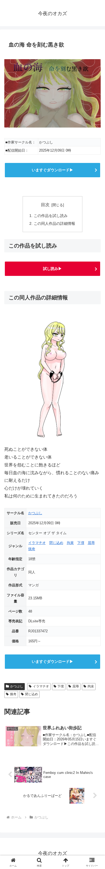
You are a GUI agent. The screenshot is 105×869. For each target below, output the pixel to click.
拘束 (70, 543)
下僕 (80, 543)
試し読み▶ (52, 268)
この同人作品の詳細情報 (54, 223)
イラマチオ (37, 543)
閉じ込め (56, 543)
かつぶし (35, 513)
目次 (45, 204)
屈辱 (91, 543)
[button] (94, 722)
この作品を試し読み (51, 215)
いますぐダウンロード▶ (52, 170)
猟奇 (31, 549)
